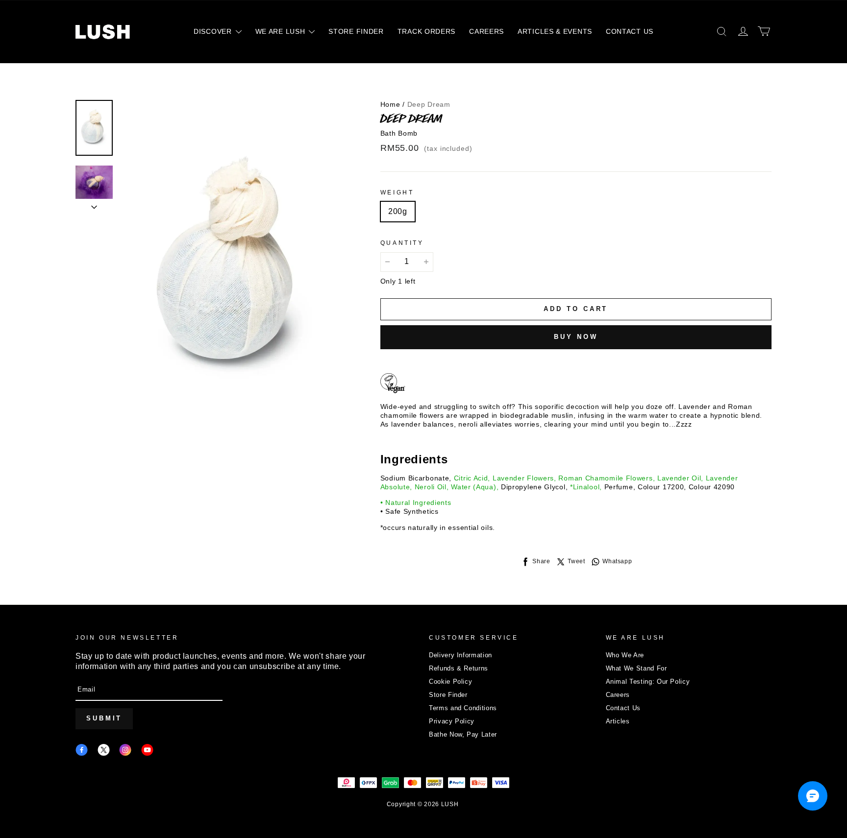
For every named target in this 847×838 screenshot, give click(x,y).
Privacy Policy (451, 721)
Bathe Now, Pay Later (463, 734)
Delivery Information (460, 655)
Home (390, 104)
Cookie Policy (450, 681)
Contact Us (623, 708)
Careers (618, 694)
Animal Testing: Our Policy (648, 681)
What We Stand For (636, 668)
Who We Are (625, 655)
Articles (618, 721)
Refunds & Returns (458, 668)
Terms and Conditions (463, 708)
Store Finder (448, 694)
